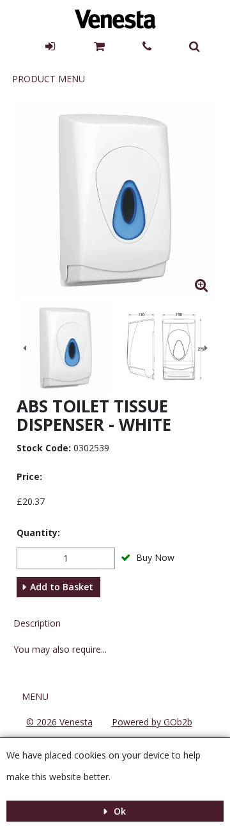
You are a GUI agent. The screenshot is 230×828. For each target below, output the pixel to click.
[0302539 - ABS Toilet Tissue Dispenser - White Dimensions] (164, 347)
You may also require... (60, 649)
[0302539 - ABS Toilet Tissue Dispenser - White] (66, 347)
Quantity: (38, 533)
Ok (118, 811)
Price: (29, 476)
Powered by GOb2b (152, 722)
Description (37, 623)
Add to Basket (61, 587)
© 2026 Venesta (59, 722)
